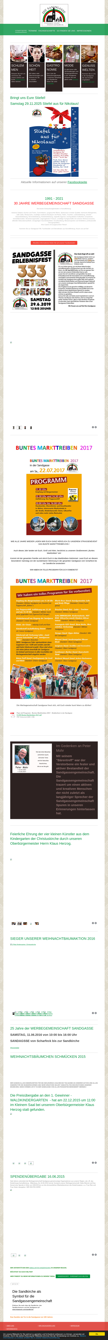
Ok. (97, 1334)
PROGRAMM (14, 1048)
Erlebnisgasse (20, 79)
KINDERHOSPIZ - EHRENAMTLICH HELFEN (73, 1276)
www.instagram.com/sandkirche (22, 1309)
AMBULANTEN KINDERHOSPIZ (40, 1268)
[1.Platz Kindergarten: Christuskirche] (54, 977)
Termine (75, 79)
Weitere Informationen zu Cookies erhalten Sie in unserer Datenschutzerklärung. (44, 1336)
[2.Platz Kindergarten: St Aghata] (42, 1013)
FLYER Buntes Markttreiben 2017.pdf (29, 715)
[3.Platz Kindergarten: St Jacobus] (48, 1013)
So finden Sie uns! (88, 82)
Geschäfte (50, 83)
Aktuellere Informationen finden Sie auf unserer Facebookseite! (54, 243)
